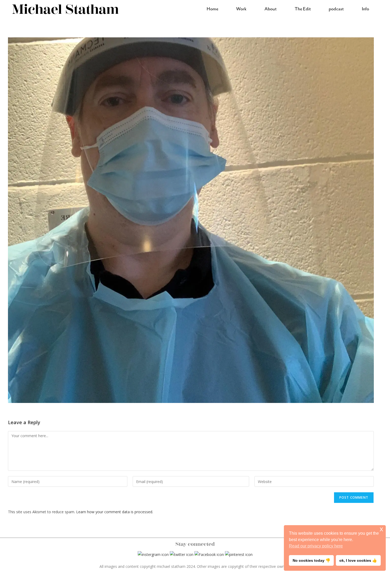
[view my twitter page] (181, 553)
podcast (336, 9)
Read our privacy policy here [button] (316, 546)
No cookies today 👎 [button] (311, 560)
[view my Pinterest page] (239, 553)
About (271, 9)
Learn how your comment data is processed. (114, 511)
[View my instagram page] (153, 553)
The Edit (303, 9)
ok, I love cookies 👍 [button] (358, 560)
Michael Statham (65, 9)
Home (212, 9)
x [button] (381, 529)
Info (365, 9)
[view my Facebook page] (209, 553)
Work (241, 9)
